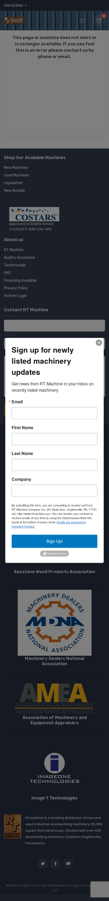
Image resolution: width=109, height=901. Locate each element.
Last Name (22, 453)
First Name (22, 427)
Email (17, 402)
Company (21, 479)
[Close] (99, 342)
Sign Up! (54, 541)
